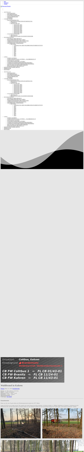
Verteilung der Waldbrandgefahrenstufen (28, 45)
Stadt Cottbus (12, 58)
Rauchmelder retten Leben (16, 39)
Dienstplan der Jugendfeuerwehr (21, 36)
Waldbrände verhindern (15, 43)
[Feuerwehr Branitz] (6, 6)
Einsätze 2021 (18, 29)
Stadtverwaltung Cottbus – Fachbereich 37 (21, 59)
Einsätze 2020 (18, 30)
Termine (10, 18)
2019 (15, 50)
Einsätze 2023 (18, 27)
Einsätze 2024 (18, 26)
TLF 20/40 (9, 396)
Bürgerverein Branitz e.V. (15, 66)
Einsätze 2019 (18, 31)
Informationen (12, 14)
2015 (15, 54)
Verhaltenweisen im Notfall (16, 42)
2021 (15, 47)
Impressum (7, 68)
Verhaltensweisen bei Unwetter (18, 41)
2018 (15, 51)
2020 (15, 49)
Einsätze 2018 (18, 32)
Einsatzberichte (12, 16)
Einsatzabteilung (13, 20)
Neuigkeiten (11, 13)
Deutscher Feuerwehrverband (17, 65)
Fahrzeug (13, 22)
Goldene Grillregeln (14, 38)
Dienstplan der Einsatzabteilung (21, 21)
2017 (15, 52)
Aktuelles (13, 35)
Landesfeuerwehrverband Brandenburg (20, 63)
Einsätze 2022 (18, 28)
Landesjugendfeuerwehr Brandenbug (19, 62)
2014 (15, 55)
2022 (15, 46)
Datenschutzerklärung (12, 67)
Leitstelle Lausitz (13, 60)
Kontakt (7, 69)
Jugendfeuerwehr (13, 15)
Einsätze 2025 (18, 24)
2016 (15, 53)
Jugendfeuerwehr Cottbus (16, 61)
